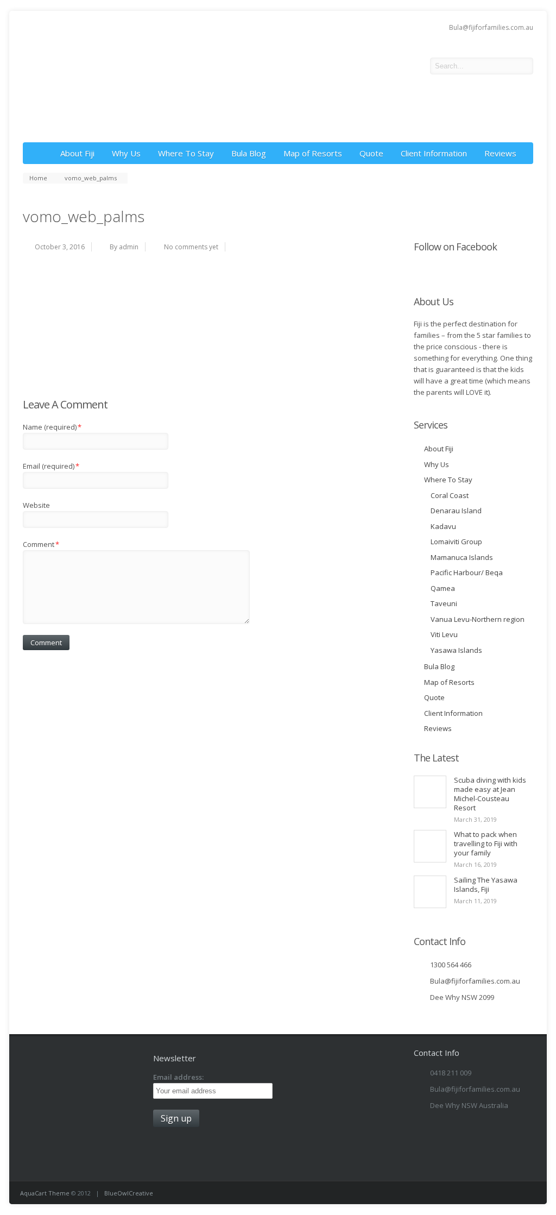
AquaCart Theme (45, 1193)
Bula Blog (248, 153)
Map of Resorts (312, 153)
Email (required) (51, 466)
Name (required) (52, 427)
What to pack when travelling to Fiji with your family (485, 843)
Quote (371, 153)
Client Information (434, 153)
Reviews (500, 153)
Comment (41, 544)
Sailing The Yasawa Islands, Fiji (485, 884)
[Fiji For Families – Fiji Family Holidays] (153, 125)
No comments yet (191, 246)
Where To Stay (186, 153)
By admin (124, 246)
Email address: (178, 1077)
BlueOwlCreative (128, 1193)
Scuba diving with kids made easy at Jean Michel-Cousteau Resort (490, 794)
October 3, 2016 (60, 246)
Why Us (126, 153)
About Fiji (77, 153)
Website (36, 505)
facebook (413, 66)
